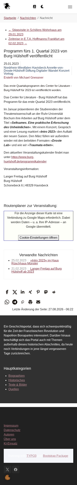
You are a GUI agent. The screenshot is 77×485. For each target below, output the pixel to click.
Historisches (16, 380)
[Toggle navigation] (70, 7)
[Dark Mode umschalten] (42, 7)
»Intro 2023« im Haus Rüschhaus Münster (35, 262)
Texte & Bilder (17, 384)
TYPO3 (31, 455)
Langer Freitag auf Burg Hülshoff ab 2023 (36, 270)
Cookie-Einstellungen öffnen (38, 237)
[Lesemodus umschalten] (34, 7)
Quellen (13, 389)
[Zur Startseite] (7, 6)
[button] (7, 292)
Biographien (16, 375)
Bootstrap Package (55, 455)
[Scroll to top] (68, 476)
